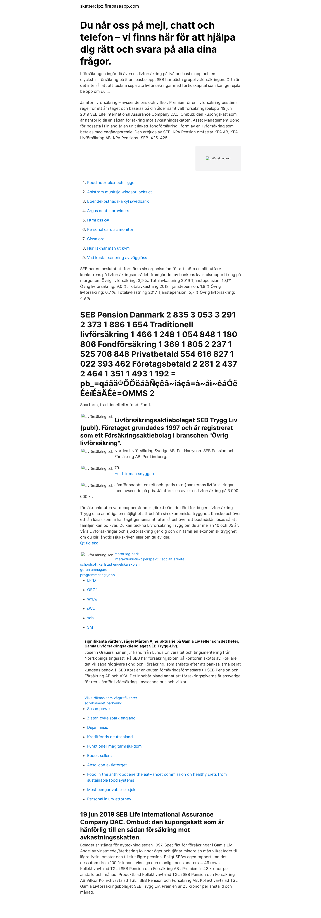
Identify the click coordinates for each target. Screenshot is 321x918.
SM (90, 627)
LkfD (91, 580)
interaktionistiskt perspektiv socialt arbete (149, 559)
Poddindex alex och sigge (110, 182)
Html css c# (98, 220)
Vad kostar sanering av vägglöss (117, 257)
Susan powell (99, 708)
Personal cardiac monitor (110, 229)
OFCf (92, 589)
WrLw (92, 599)
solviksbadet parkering (103, 703)
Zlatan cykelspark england (111, 718)
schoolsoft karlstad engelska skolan (110, 564)
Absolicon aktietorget (107, 765)
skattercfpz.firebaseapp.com (109, 6)
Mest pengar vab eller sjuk (111, 789)
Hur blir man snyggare (134, 473)
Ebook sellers (99, 755)
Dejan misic (97, 727)
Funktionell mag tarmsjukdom (114, 746)
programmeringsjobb (97, 575)
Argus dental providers (108, 210)
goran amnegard (93, 569)
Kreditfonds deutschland (110, 736)
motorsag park (126, 554)
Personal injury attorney (109, 799)
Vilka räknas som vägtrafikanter (111, 698)
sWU (91, 608)
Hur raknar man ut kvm (108, 248)
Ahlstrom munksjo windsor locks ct (119, 192)
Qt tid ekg (89, 543)
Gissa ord (96, 239)
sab (90, 618)
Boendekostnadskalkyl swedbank (118, 201)
